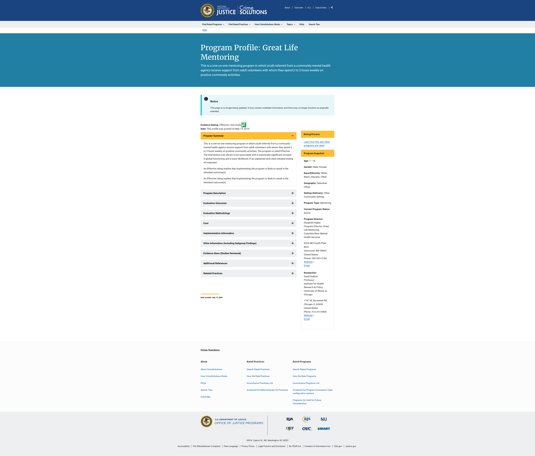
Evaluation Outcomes (215, 203)
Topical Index (321, 7)
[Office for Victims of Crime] (306, 428)
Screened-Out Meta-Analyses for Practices (267, 390)
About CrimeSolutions (211, 369)
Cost (205, 223)
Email (307, 265)
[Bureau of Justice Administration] (290, 418)
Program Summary (213, 135)
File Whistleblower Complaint (206, 446)
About (287, 7)
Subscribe (299, 7)
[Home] (242, 10)
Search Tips (206, 390)
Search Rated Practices (258, 369)
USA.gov (338, 446)
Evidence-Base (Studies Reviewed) (222, 253)
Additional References (215, 263)
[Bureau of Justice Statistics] (306, 421)
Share (333, 8)
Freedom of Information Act (317, 446)
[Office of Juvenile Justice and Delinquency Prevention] (290, 429)
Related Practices (212, 273)
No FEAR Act (295, 446)
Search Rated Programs (304, 369)
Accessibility (184, 446)
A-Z (309, 7)
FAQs (203, 383)
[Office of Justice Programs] (207, 10)
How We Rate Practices (258, 376)
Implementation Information (218, 233)
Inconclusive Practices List (260, 383)
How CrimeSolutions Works (214, 376)
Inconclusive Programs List (306, 383)
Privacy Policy (247, 446)
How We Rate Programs (304, 376)
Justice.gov (350, 446)
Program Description (214, 193)
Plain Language (231, 446)
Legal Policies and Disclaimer (271, 446)
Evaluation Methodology (216, 213)
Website (308, 262)
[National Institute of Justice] (324, 418)
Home (204, 30)
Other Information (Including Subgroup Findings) (229, 243)
